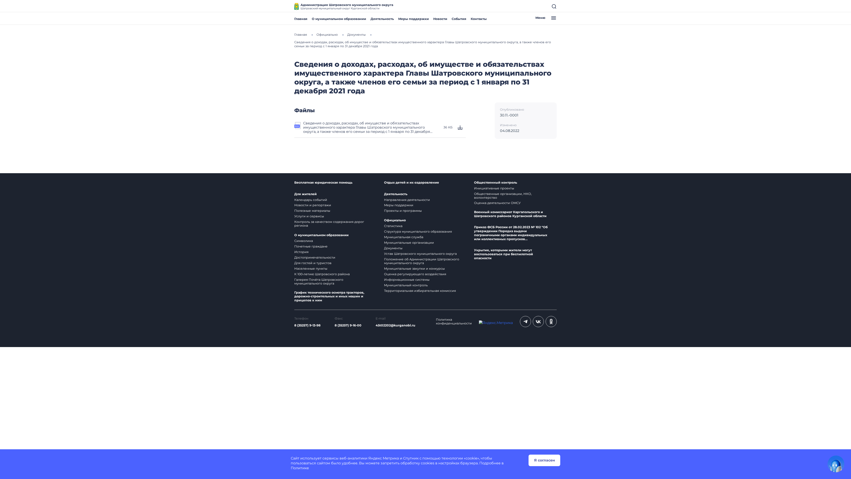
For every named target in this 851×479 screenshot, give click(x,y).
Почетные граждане (311, 246)
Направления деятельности (407, 200)
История (301, 252)
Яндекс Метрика (383, 458)
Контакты (479, 19)
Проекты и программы (403, 211)
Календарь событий (310, 200)
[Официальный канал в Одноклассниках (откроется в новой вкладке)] (551, 321)
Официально (395, 220)
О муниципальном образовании (339, 19)
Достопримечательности (314, 257)
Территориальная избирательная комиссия (420, 291)
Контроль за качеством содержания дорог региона (329, 224)
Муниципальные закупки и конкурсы (414, 269)
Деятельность (382, 19)
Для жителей (305, 194)
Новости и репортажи (312, 205)
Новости (440, 19)
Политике (300, 468)
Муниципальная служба (403, 237)
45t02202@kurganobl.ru (395, 325)
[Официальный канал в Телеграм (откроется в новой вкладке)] (525, 321)
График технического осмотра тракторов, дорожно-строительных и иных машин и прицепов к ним (329, 296)
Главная (300, 19)
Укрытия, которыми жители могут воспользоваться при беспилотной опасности (503, 254)
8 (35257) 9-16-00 (348, 325)
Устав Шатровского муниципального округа (420, 254)
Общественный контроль (495, 183)
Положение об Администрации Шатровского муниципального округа (421, 261)
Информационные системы (406, 280)
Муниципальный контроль (406, 285)
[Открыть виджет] (836, 463)
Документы (393, 248)
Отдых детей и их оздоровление (411, 183)
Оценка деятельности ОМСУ (497, 203)
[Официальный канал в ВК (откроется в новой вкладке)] (538, 321)
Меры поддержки (413, 19)
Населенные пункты (310, 269)
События (459, 19)
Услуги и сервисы (309, 216)
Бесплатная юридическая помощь (323, 183)
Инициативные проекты (494, 188)
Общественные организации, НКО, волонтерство (503, 196)
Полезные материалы (312, 211)
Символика (303, 241)
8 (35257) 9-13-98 (307, 325)
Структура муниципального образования (418, 232)
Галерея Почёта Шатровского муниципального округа (318, 281)
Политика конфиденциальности (454, 321)
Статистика (393, 226)
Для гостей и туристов (313, 263)
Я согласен (544, 460)
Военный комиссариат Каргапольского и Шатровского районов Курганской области (510, 214)
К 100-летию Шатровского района (322, 274)
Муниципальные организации (409, 243)
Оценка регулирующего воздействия (415, 274)
